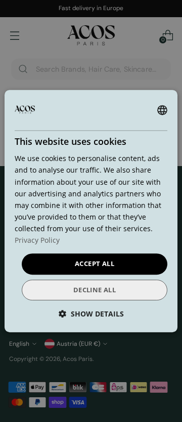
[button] (91, 314)
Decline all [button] (94, 289)
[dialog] (91, 211)
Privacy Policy (37, 240)
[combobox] (162, 110)
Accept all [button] (94, 263)
